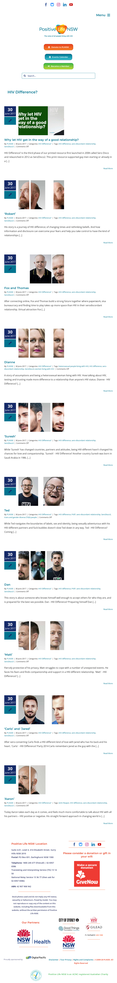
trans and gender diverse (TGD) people (20, 517)
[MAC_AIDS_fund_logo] (94, 933)
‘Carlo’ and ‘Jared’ (17, 729)
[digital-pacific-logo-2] (36, 957)
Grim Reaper (64, 803)
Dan (7, 584)
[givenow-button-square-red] (87, 862)
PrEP (74, 514)
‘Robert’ (10, 214)
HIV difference (65, 143)
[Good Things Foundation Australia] (68, 927)
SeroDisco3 (9, 146)
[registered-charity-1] (36, 970)
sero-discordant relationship (84, 143)
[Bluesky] (52, 4)
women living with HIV (44, 369)
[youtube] (71, 4)
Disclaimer (53, 959)
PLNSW (10, 143)
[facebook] (46, 4)
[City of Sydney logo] (69, 919)
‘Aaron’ (9, 799)
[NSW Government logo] (69, 935)
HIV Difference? (45, 143)
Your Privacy (65, 959)
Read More (108, 168)
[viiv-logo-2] (94, 918)
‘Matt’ (8, 654)
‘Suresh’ (10, 436)
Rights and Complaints (83, 959)
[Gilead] (93, 925)
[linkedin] (64, 4)
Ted (7, 510)
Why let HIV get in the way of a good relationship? (41, 139)
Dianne (9, 362)
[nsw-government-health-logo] (33, 929)
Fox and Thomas (16, 288)
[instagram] (58, 4)
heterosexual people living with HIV (74, 366)
